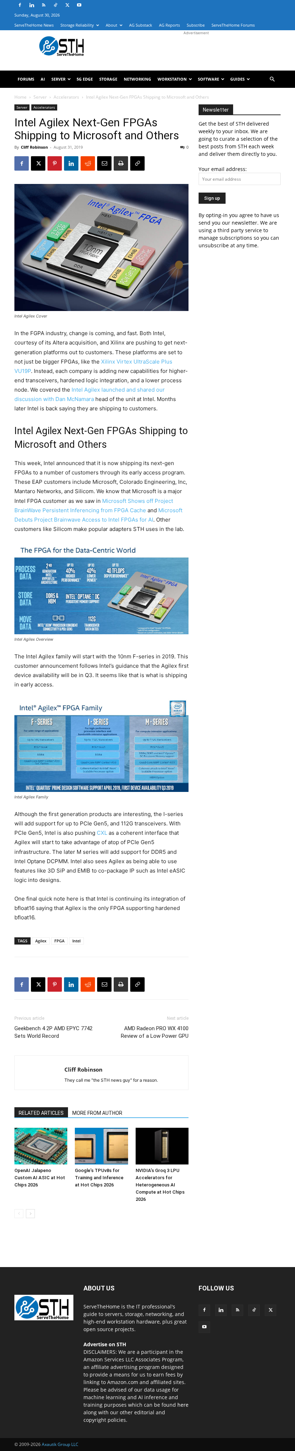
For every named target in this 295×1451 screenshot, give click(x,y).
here (183, 1404)
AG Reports (169, 25)
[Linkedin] (31, 5)
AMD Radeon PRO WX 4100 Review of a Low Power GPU (155, 1032)
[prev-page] (18, 1213)
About (111, 25)
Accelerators (66, 97)
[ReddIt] (88, 163)
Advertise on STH (104, 1344)
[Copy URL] (137, 163)
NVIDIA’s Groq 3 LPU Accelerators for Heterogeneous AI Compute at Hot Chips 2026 (160, 1185)
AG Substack (140, 25)
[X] (67, 5)
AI (43, 79)
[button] (272, 79)
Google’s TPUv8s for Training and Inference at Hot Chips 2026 (99, 1178)
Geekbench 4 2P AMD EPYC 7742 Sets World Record (53, 1032)
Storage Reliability (77, 25)
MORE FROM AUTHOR (97, 1113)
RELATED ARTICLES (41, 1113)
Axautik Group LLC (60, 1444)
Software (208, 79)
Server (58, 79)
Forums (26, 79)
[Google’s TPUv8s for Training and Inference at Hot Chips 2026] (101, 1146)
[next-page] (30, 1213)
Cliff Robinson (34, 147)
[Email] (104, 163)
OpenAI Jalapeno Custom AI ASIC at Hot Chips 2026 (39, 1178)
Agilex (40, 940)
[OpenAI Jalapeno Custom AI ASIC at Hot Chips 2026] (40, 1146)
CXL (102, 832)
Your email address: (223, 169)
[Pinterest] (54, 163)
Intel (76, 940)
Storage (108, 79)
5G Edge (85, 79)
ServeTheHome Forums (233, 25)
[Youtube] (79, 5)
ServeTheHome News (34, 25)
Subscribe (196, 25)
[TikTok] (55, 5)
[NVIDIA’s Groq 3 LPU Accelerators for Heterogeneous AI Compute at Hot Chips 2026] (162, 1146)
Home (20, 97)
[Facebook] (19, 5)
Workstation (172, 79)
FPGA (59, 940)
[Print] (121, 163)
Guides (237, 79)
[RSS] (43, 5)
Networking (137, 79)
